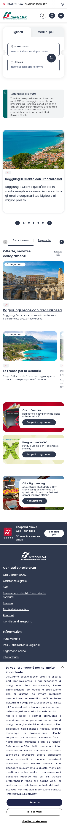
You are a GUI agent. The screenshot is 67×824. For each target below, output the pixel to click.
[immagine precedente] (17, 223)
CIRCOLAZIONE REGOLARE (32, 4)
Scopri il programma (39, 422)
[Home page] (15, 15)
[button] (33, 57)
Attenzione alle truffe (23, 93)
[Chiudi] (62, 667)
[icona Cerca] (52, 16)
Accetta (34, 802)
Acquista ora (34, 500)
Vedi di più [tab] (46, 32)
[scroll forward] (62, 242)
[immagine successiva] (49, 223)
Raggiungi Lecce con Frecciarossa (32, 310)
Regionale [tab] (44, 240)
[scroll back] (5, 242)
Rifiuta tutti (34, 811)
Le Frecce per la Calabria (22, 371)
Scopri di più (54, 533)
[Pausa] (62, 4)
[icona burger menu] (61, 16)
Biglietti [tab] (17, 32)
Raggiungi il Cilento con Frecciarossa (33, 179)
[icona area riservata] (43, 16)
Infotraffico (15, 4)
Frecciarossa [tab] (21, 240)
